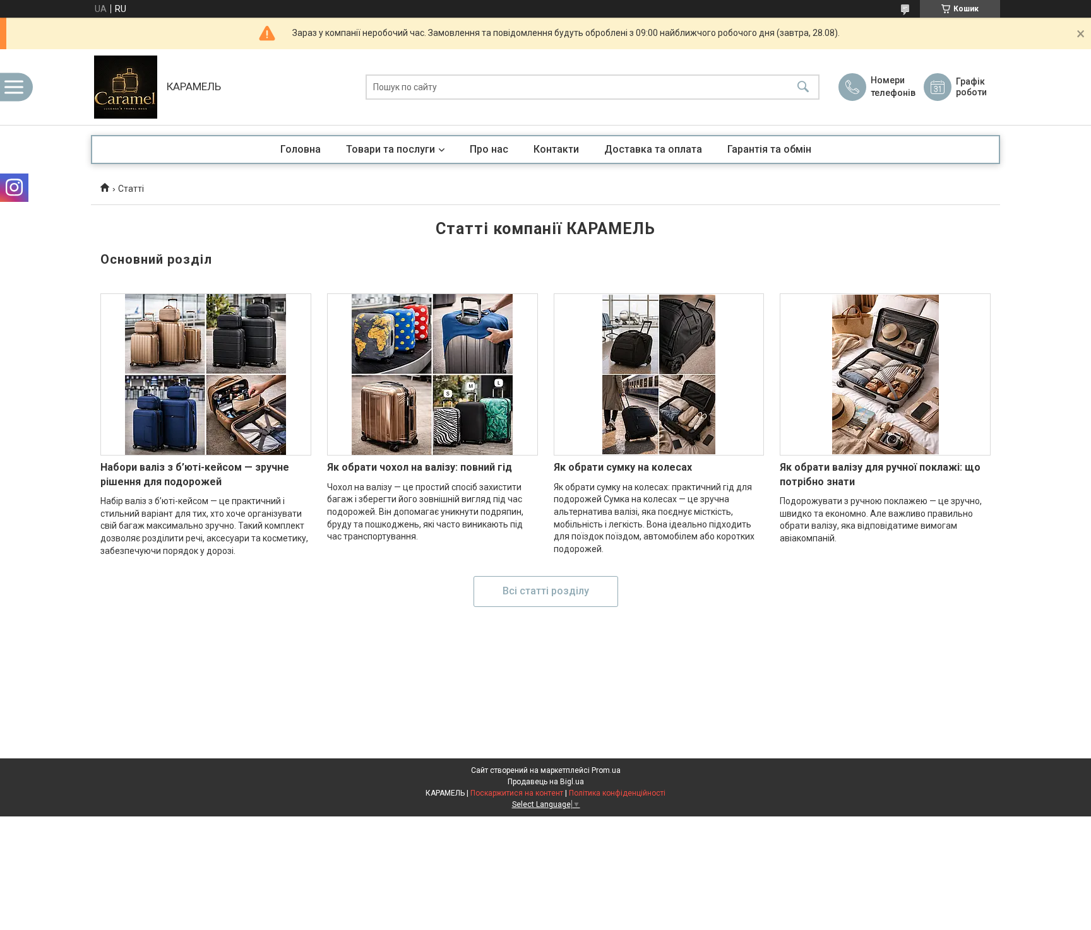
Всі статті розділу (546, 591)
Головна (300, 149)
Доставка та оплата (653, 149)
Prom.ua (606, 770)
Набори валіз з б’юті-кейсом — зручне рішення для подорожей (194, 474)
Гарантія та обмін (769, 149)
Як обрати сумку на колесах (623, 467)
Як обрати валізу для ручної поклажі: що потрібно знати (880, 474)
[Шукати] (803, 87)
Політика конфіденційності (617, 793)
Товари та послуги (390, 149)
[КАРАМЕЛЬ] (125, 87)
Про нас (489, 149)
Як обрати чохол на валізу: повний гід (419, 467)
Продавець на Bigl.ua (546, 781)
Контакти (556, 149)
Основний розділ (156, 259)
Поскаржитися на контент (516, 793)
